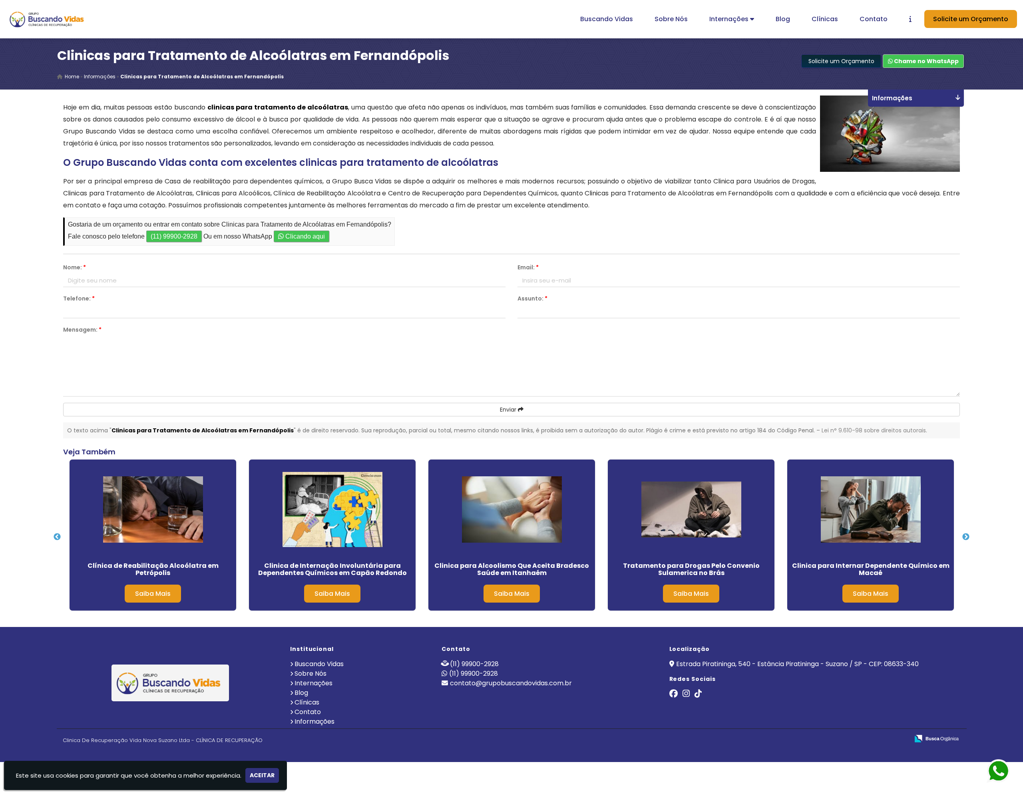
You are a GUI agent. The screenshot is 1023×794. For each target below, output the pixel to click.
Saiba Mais (153, 593)
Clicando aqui (304, 236)
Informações (314, 721)
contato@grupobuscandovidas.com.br (511, 683)
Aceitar (262, 775)
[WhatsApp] (995, 771)
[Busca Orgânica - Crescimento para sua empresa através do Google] (936, 737)
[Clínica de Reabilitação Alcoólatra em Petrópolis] (153, 509)
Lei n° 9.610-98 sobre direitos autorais (874, 430)
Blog (783, 19)
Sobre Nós (671, 19)
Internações (729, 19)
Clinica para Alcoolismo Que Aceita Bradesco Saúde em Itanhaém (511, 569)
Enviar (509, 410)
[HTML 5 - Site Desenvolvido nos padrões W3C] (844, 739)
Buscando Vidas (606, 19)
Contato (874, 19)
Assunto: (532, 298)
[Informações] (910, 19)
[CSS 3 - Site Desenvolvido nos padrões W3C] (872, 739)
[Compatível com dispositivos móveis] (900, 739)
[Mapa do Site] (823, 739)
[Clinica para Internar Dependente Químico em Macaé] (870, 509)
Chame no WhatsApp (926, 61)
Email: (528, 267)
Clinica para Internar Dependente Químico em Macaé (870, 569)
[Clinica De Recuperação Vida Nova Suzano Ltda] (170, 683)
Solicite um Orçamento (970, 19)
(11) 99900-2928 (174, 236)
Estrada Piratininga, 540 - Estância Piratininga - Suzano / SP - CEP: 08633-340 (797, 664)
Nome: (74, 267)
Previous (57, 537)
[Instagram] (686, 694)
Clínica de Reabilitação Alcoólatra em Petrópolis (153, 569)
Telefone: (79, 298)
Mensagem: (82, 330)
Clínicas (825, 19)
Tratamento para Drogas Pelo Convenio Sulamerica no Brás (691, 569)
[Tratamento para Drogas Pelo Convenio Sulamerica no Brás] (691, 509)
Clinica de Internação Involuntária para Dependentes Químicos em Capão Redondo (332, 569)
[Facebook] (673, 694)
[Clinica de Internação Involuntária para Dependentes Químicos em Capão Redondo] (332, 509)
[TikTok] (698, 694)
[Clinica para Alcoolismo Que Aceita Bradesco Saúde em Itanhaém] (511, 509)
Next (966, 537)
